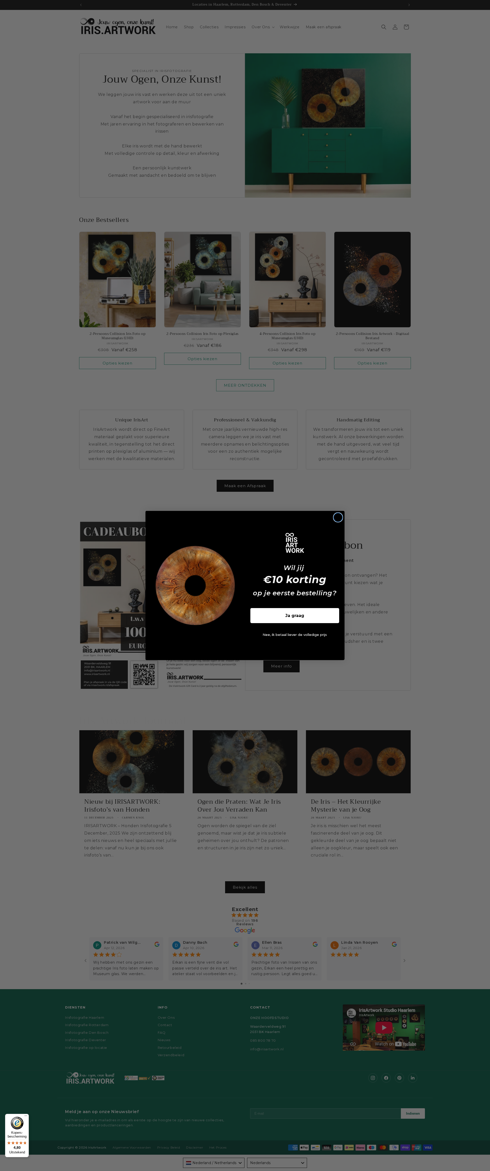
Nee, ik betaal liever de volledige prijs (295, 635)
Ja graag (294, 615)
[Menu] (26, 1117)
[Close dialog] (338, 517)
